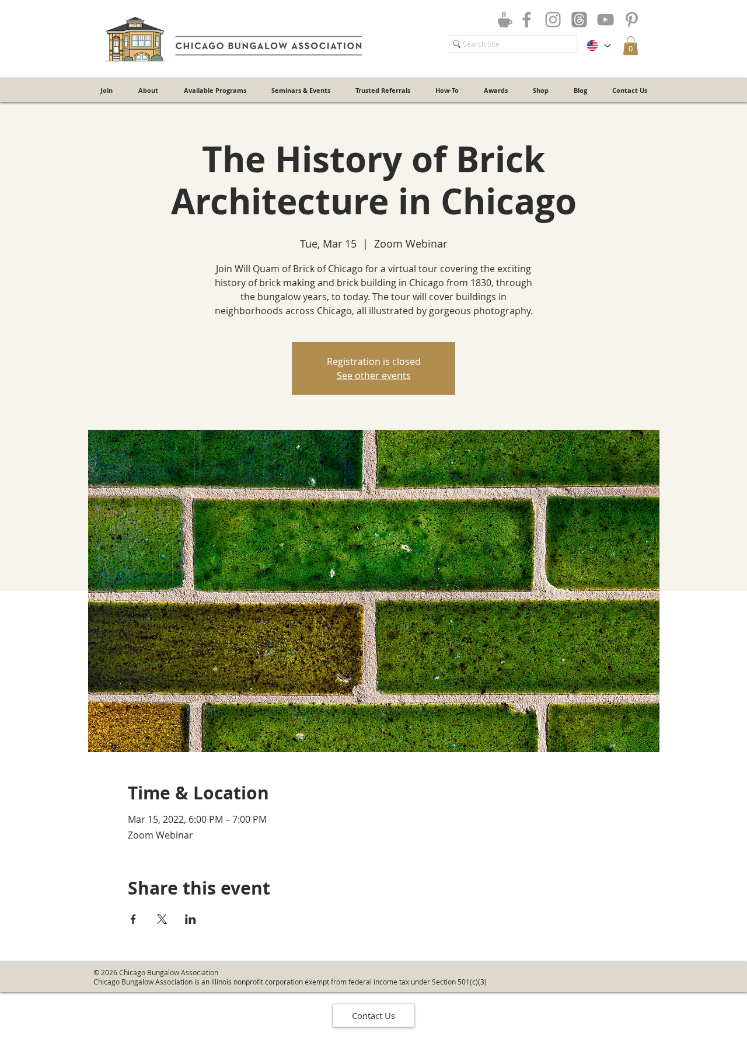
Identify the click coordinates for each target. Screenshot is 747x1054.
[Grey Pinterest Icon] (632, 19)
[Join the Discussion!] (504, 19)
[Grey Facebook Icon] (526, 19)
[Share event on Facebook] (133, 919)
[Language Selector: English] (598, 45)
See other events (374, 375)
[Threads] (579, 19)
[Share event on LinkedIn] (190, 919)
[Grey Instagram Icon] (553, 19)
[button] (630, 45)
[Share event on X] (161, 919)
